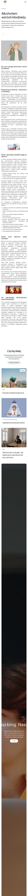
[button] (25, 2)
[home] (5, 2)
